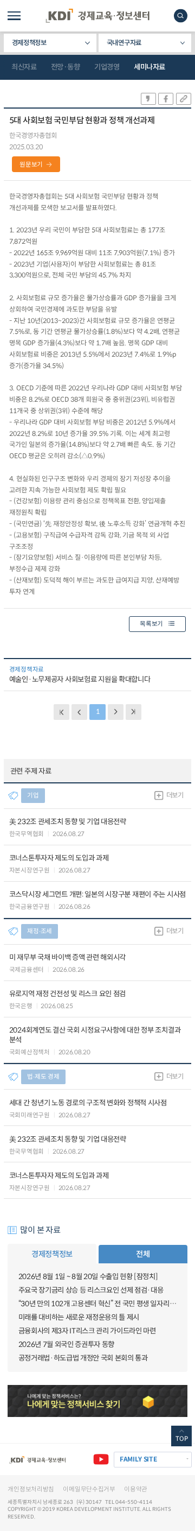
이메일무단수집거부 (89, 1489)
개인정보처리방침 (31, 1489)
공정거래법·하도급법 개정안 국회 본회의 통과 (83, 1358)
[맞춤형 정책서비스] (97, 1401)
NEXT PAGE (133, 712)
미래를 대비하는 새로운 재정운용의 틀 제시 (78, 1317)
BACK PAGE (61, 712)
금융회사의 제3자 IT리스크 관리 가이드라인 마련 (87, 1331)
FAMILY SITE (138, 1459)
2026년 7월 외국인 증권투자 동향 (66, 1344)
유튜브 (101, 1459)
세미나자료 (149, 67)
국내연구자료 (124, 43)
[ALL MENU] (14, 15)
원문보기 (31, 164)
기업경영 (106, 67)
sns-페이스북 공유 (165, 99)
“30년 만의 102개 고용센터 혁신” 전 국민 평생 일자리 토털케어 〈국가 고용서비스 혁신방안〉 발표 (97, 1303)
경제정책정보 (29, 43)
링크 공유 (183, 99)
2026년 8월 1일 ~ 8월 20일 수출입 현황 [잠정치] (88, 1276)
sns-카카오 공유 (148, 99)
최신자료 (23, 67)
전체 (143, 1254)
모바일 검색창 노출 (180, 15)
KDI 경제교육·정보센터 (98, 16)
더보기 (175, 795)
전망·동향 (65, 67)
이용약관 (135, 1489)
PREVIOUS (79, 712)
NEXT (115, 712)
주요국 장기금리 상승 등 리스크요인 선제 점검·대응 (91, 1290)
